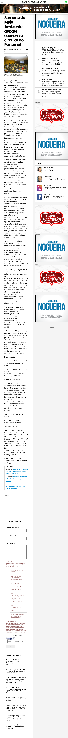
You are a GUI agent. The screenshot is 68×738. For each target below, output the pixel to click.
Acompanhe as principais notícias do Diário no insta (55, 187)
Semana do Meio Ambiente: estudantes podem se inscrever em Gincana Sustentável (16, 486)
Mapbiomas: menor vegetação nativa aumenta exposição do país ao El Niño (16, 690)
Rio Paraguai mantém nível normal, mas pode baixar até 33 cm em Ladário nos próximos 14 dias (16, 680)
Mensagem (11, 543)
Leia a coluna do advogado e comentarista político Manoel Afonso (55, 178)
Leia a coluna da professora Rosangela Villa (52, 169)
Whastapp (65, 2)
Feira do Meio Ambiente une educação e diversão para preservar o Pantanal (16, 479)
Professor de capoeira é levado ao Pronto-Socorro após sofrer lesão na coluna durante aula (53, 83)
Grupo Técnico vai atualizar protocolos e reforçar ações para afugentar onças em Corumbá (16, 708)
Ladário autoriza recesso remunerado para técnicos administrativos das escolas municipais (52, 94)
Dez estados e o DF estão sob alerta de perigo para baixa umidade (15, 671)
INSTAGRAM (47, 185)
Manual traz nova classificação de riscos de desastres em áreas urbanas (15, 662)
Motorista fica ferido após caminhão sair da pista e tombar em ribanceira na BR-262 (54, 62)
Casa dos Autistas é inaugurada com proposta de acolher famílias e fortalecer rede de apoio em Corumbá (54, 72)
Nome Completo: (13, 527)
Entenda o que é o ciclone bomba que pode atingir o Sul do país (15, 726)
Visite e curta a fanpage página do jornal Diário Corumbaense (54, 196)
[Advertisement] (16, 507)
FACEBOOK (47, 195)
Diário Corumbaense (34, 2)
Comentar (11, 646)
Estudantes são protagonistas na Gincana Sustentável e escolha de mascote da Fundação (17, 471)
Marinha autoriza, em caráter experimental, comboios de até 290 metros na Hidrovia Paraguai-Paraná (54, 51)
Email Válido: (11, 535)
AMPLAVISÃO (48, 176)
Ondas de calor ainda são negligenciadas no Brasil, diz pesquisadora (16, 699)
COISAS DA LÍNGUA (49, 167)
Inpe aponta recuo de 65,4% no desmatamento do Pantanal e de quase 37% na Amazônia (16, 717)
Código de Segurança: (15, 635)
